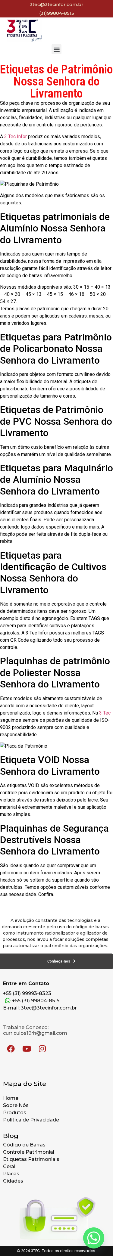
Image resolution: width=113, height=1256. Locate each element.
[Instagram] (42, 1048)
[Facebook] (11, 1048)
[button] (56, 49)
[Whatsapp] (93, 1237)
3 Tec (105, 713)
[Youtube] (26, 1048)
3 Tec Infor (15, 136)
